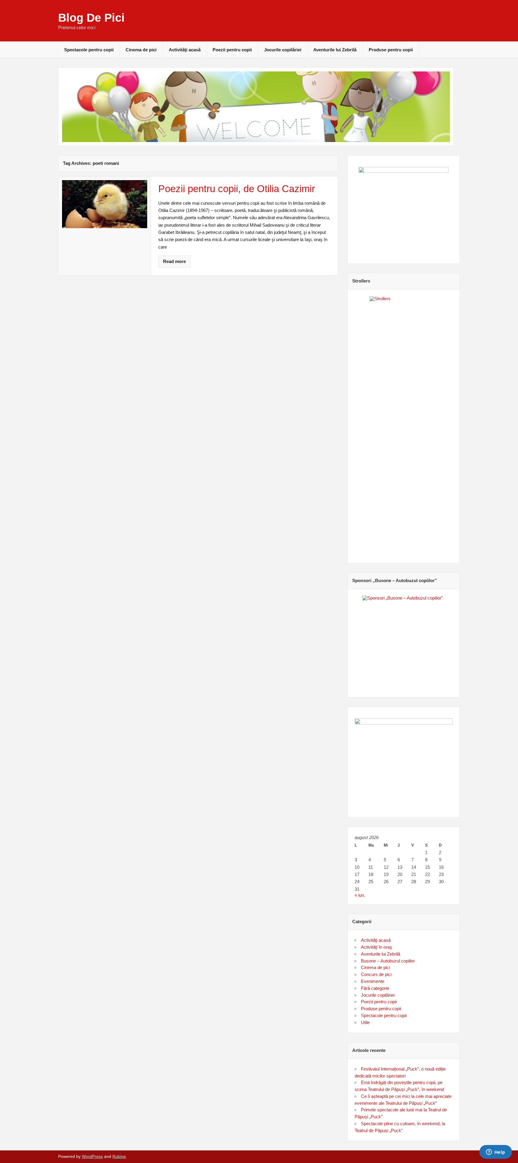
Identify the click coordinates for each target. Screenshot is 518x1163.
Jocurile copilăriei (282, 49)
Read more (174, 261)
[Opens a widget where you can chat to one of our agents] (495, 1152)
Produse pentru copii (391, 49)
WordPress (92, 1156)
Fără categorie (375, 988)
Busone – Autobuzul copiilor (388, 960)
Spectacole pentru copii (89, 49)
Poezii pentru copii (232, 49)
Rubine (119, 1156)
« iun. (360, 895)
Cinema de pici (141, 49)
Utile (365, 1022)
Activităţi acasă (185, 49)
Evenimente (372, 981)
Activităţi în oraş (376, 947)
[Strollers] (404, 423)
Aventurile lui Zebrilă (334, 49)
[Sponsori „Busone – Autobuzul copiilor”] (404, 641)
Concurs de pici (376, 974)
